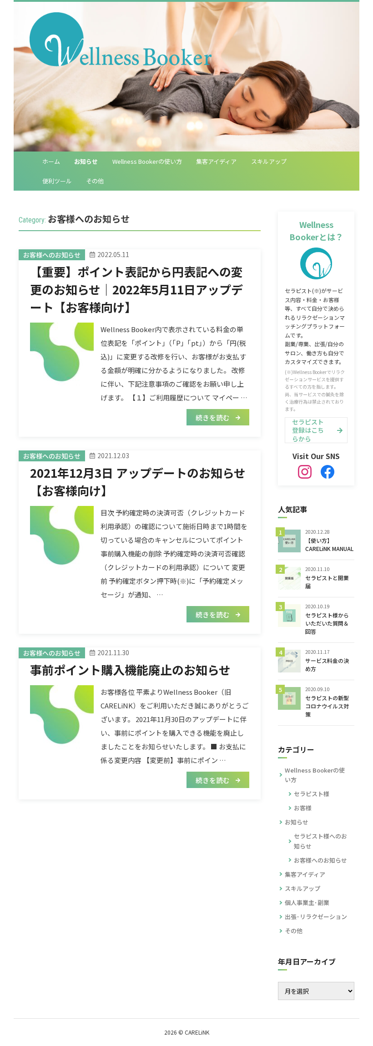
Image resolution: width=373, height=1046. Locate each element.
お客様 (303, 807)
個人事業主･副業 (307, 902)
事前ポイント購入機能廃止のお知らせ (130, 669)
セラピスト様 (311, 793)
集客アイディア (216, 161)
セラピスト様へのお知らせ (320, 841)
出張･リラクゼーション (316, 916)
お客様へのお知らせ (320, 860)
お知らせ (86, 161)
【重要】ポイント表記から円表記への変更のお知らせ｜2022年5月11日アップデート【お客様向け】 (136, 289)
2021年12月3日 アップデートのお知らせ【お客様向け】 (138, 481)
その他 (95, 181)
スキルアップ (269, 161)
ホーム (51, 161)
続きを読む (213, 417)
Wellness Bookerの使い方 (147, 161)
